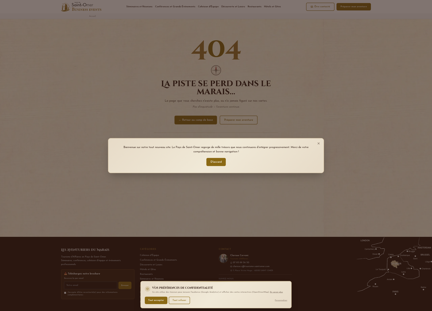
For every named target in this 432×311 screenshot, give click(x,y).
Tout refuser (179, 300)
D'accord (216, 162)
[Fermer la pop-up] (319, 143)
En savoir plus (276, 292)
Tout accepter (156, 300)
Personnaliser (281, 300)
